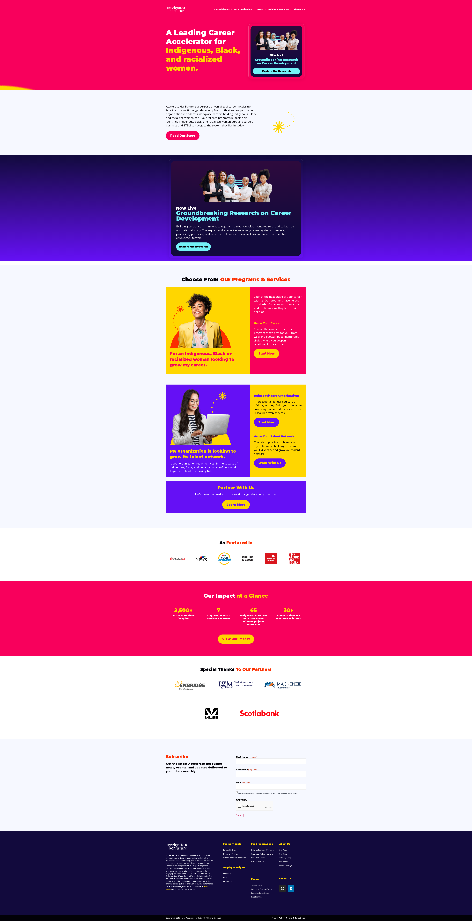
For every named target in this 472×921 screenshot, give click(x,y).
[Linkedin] (291, 888)
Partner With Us (257, 861)
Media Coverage (285, 865)
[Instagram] (282, 888)
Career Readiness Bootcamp (234, 858)
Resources (227, 881)
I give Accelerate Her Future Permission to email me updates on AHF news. (268, 793)
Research (227, 873)
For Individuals (221, 9)
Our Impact (283, 861)
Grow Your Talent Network (262, 854)
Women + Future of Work (261, 889)
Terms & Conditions (295, 918)
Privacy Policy (278, 918)
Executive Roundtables (260, 893)
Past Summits (256, 897)
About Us (298, 9)
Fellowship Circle (229, 850)
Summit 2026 (256, 885)
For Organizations (243, 9)
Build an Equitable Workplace (262, 850)
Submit (239, 815)
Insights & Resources (278, 9)
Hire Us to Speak (258, 858)
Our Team (283, 850)
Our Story (283, 854)
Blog (225, 877)
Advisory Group (285, 858)
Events (260, 9)
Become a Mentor (230, 854)
